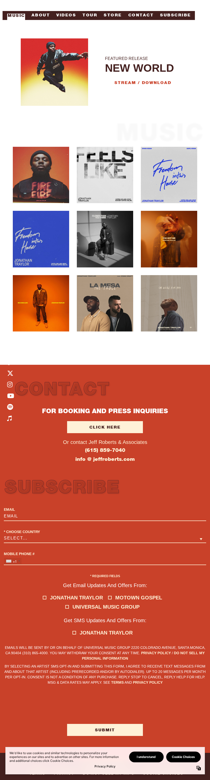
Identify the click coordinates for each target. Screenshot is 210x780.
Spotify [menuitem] (10, 407)
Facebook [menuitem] (10, 362)
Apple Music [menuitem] (10, 418)
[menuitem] (16, 16)
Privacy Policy (156, 653)
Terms (117, 682)
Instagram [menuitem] (10, 384)
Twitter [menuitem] (10, 373)
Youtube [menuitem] (10, 396)
